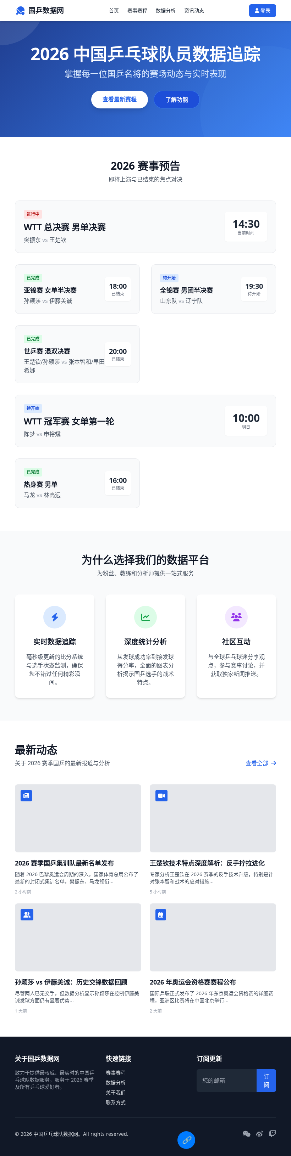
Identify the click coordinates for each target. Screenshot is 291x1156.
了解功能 (176, 99)
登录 (264, 10)
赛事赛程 (137, 10)
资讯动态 (194, 10)
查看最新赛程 (120, 99)
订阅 (266, 1080)
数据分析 (166, 10)
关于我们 (116, 1092)
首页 (114, 10)
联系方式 (116, 1102)
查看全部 (258, 763)
